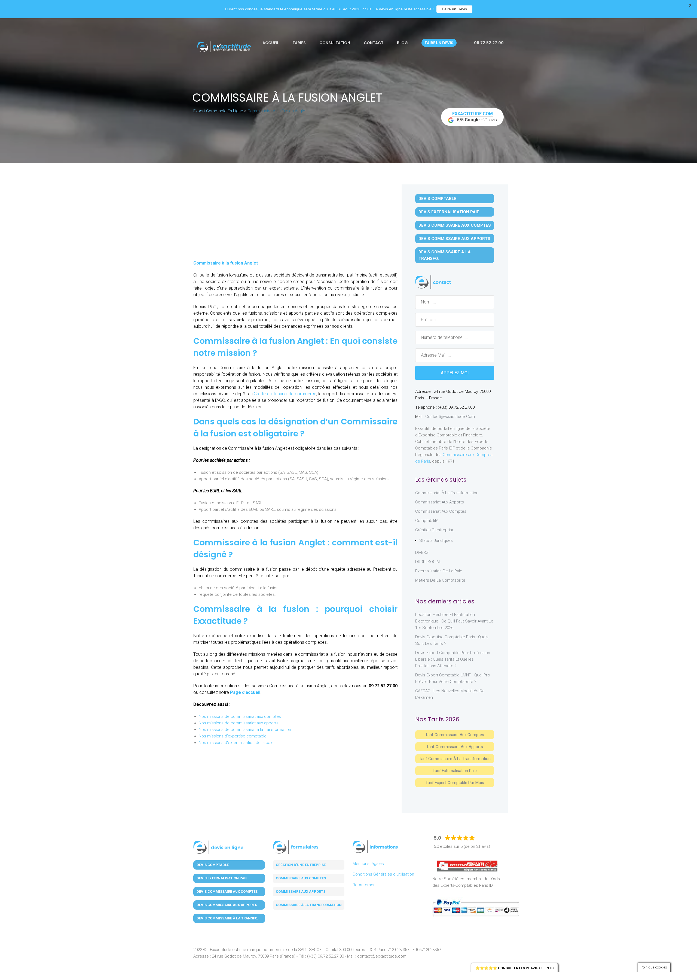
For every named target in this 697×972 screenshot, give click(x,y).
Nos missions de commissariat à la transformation (245, 729)
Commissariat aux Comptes (440, 511)
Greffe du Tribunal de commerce (285, 393)
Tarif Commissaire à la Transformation (455, 758)
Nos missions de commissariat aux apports (239, 723)
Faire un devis (439, 42)
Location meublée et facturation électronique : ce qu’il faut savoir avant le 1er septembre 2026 (454, 621)
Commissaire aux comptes (301, 878)
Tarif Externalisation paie (455, 770)
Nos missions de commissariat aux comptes (240, 716)
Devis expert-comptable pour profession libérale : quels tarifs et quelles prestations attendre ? (452, 659)
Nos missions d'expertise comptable (233, 736)
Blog (402, 42)
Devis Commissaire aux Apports (454, 238)
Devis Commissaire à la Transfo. (444, 255)
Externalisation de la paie (438, 571)
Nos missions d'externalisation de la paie (236, 742)
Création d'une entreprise (301, 865)
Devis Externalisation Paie (448, 211)
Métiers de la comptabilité (440, 580)
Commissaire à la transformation (309, 905)
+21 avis (474, 116)
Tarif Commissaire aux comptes (454, 734)
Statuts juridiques (436, 540)
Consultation (334, 42)
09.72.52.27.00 (488, 42)
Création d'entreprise (434, 529)
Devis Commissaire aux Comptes (454, 225)
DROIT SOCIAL (428, 561)
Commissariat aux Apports (439, 502)
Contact (373, 42)
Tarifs (299, 42)
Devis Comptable (437, 198)
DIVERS (422, 552)
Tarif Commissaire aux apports (454, 746)
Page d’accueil (245, 692)
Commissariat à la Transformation (446, 492)
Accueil (270, 42)
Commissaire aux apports (300, 891)
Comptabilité (427, 520)
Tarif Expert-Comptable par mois (455, 782)
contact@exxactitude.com (450, 416)
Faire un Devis (454, 9)
